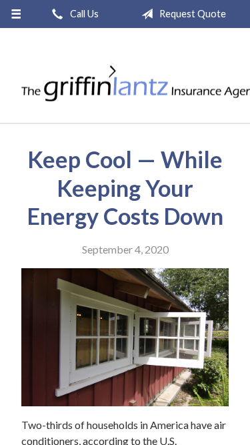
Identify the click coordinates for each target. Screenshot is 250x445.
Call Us (83, 13)
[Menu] (16, 14)
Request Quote (191, 13)
